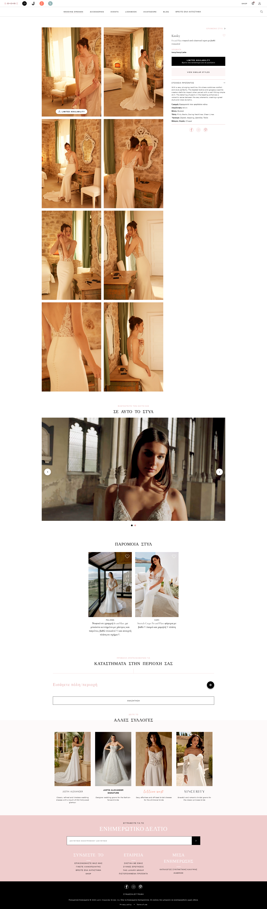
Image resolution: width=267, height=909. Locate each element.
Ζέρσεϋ (183, 117)
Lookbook (131, 12)
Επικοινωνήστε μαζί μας (88, 863)
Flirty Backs (182, 114)
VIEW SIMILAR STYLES (198, 72)
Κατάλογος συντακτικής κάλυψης (178, 869)
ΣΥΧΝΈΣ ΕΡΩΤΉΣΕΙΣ (133, 867)
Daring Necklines (195, 114)
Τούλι (205, 117)
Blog (166, 12)
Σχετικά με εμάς (133, 863)
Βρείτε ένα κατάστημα (188, 12)
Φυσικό (180, 111)
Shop (244, 3)
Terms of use (142, 904)
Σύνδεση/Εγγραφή (133, 894)
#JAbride (178, 873)
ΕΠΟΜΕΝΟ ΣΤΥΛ (215, 28)
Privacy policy (126, 904)
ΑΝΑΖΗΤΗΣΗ (133, 700)
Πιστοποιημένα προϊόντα (133, 873)
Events (115, 12)
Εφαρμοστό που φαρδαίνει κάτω (193, 104)
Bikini (185, 107)
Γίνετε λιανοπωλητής (88, 867)
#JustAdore (150, 12)
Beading (190, 117)
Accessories (97, 12)
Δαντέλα (198, 117)
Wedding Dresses (73, 12)
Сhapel (189, 121)
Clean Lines (209, 114)
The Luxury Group (133, 870)
